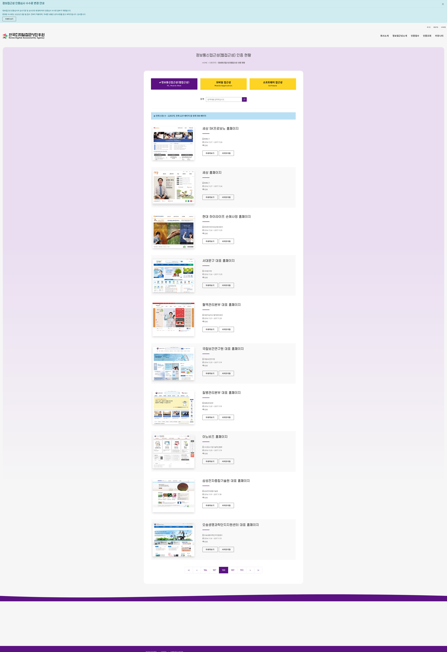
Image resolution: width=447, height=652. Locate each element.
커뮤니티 (439, 35)
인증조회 (427, 35)
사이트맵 (443, 27)
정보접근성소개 (400, 35)
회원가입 (435, 27)
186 (205, 570)
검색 (202, 99)
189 (232, 570)
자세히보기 (212, 153)
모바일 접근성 (223, 84)
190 (241, 570)
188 (223, 570)
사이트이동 (226, 153)
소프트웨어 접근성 (272, 84)
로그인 (428, 27)
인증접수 (415, 35)
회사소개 (384, 35)
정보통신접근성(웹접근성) (172, 84)
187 (214, 570)
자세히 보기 (9, 19)
